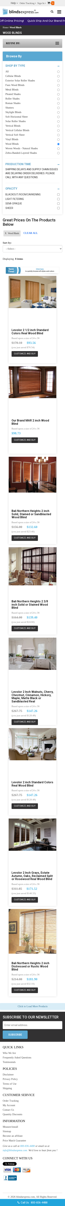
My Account (9, 1105)
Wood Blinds (12, 144)
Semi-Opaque (13, 203)
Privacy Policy (10, 1079)
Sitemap (7, 1131)
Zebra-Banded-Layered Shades (21, 153)
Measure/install (10, 1127)
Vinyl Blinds (11, 139)
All (7, 71)
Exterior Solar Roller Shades (20, 80)
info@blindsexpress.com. (15, 1150)
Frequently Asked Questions (17, 1057)
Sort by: (7, 242)
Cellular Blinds (13, 76)
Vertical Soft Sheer (15, 134)
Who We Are (9, 1053)
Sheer (9, 208)
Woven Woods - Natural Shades (21, 148)
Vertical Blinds (12, 125)
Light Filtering (14, 199)
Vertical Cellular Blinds (17, 130)
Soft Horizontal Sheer (16, 116)
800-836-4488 (27, 1146)
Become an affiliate (13, 1136)
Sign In (41, 3)
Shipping (7, 1088)
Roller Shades (12, 98)
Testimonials (9, 1062)
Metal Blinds (11, 89)
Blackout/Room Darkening (23, 194)
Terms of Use (9, 1083)
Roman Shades (12, 103)
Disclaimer (8, 1074)
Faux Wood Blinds (14, 85)
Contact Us (8, 1109)
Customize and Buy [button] (25, 353)
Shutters (9, 107)
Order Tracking (27, 3)
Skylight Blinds (13, 112)
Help (13, 3)
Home (5, 27)
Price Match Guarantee (14, 1140)
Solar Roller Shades (15, 121)
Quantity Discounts (12, 1114)
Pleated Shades (13, 94)
